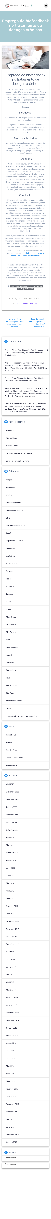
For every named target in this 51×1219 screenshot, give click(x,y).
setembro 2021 (12, 830)
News (8, 640)
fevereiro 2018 (12, 906)
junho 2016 (10, 1058)
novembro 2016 (12, 1020)
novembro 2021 (12, 815)
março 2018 (10, 898)
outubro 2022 (11, 807)
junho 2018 (10, 876)
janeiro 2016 (11, 1097)
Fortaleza (10, 586)
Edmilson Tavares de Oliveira (17, 461)
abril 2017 (10, 982)
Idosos (8, 602)
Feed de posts (11, 750)
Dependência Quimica (14, 541)
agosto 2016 (11, 1043)
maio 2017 (10, 975)
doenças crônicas (35, 286)
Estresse (9, 571)
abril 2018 (10, 891)
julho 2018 (10, 868)
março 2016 (10, 1081)
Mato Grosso (11, 617)
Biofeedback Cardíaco (27, 304)
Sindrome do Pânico (14, 701)
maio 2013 (10, 1119)
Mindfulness (11, 632)
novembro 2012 (12, 1135)
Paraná (9, 655)
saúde (20, 289)
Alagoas (9, 480)
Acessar (9, 742)
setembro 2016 (12, 1036)
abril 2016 (10, 1074)
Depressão (10, 548)
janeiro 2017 (11, 1005)
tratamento (29, 289)
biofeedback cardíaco (19, 286)
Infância (9, 609)
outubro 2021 (11, 822)
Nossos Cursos (12, 647)
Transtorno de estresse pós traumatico (21, 716)
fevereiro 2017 (12, 997)
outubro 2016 (11, 1028)
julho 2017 (10, 959)
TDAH (8, 708)
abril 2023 (10, 784)
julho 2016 (10, 1051)
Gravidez (9, 594)
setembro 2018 (12, 853)
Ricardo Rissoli (11, 438)
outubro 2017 (11, 937)
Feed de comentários (14, 758)
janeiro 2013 (11, 1127)
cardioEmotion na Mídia (15, 526)
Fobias (8, 579)
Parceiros (10, 663)
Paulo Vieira (10, 430)
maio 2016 (10, 1066)
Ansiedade (10, 487)
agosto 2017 (11, 952)
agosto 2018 (11, 860)
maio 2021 (10, 845)
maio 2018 (10, 883)
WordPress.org (12, 765)
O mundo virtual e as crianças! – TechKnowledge (24, 350)
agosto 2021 (11, 838)
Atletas (9, 495)
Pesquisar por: (10, 1157)
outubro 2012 (11, 1142)
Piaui (8, 678)
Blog (8, 518)
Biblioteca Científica (14, 503)
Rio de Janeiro (11, 685)
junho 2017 (10, 967)
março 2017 (10, 990)
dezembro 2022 (12, 792)
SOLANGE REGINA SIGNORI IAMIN (19, 453)
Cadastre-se (11, 735)
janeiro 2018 (11, 914)
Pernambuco (11, 670)
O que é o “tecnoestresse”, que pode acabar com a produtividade (26, 352)
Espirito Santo (11, 564)
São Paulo (10, 693)
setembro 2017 (12, 944)
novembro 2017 (12, 929)
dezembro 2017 (12, 921)
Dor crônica (10, 556)
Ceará (8, 533)
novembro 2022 (12, 799)
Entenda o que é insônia (14, 378)
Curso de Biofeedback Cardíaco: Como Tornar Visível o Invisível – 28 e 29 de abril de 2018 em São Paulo (26, 368)
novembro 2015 (12, 1112)
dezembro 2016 (12, 1013)
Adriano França (12, 446)
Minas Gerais (11, 625)
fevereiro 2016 (12, 1089)
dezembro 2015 (12, 1104)
